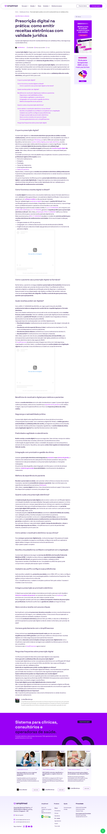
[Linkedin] (26, 826)
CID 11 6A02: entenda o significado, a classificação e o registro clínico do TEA (52, 774)
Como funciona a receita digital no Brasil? (30, 83)
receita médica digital (38, 142)
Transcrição (57, 826)
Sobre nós (43, 807)
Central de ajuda (67, 807)
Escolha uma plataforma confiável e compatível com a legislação (40, 111)
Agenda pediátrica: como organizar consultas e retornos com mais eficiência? (27, 774)
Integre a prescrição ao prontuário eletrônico (34, 115)
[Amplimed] (20, 804)
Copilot (56, 823)
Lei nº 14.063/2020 (52, 207)
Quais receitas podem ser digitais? (28, 89)
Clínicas (56, 813)
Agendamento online (22, 769)
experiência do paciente (52, 404)
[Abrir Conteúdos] (49, 6)
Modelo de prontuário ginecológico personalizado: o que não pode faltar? (78, 773)
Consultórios (57, 810)
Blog (42, 811)
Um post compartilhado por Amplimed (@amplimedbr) (35, 273)
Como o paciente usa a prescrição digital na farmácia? (37, 86)
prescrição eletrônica (52, 142)
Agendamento (58, 821)
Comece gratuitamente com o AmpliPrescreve (34, 119)
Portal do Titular (79, 811)
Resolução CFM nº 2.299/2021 (46, 212)
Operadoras (57, 815)
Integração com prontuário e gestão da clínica (34, 99)
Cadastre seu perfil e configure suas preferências (35, 113)
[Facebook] (31, 826)
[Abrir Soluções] (35, 6)
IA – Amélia (57, 818)
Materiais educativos (46, 812)
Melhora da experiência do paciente (31, 101)
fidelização (43, 485)
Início (16, 11)
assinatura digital (36, 201)
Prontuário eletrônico (49, 769)
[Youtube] (29, 826)
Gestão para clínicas (24, 11)
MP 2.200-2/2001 (21, 210)
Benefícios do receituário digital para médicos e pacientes (35, 93)
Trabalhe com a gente (46, 809)
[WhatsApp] (102, 831)
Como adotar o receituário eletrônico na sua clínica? (33, 108)
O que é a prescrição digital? (26, 80)
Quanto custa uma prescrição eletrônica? (30, 105)
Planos (56, 808)
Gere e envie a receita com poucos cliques (33, 117)
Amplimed (59, 595)
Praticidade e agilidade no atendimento (32, 97)
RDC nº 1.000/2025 (35, 216)
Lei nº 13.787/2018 (35, 210)
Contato (65, 809)
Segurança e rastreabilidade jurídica (31, 95)
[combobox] (83, 16)
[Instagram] (24, 826)
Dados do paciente (23, 169)
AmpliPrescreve (22, 342)
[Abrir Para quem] (27, 6)
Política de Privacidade (81, 807)
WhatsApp (37, 140)
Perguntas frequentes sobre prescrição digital (32, 123)
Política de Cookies (80, 809)
